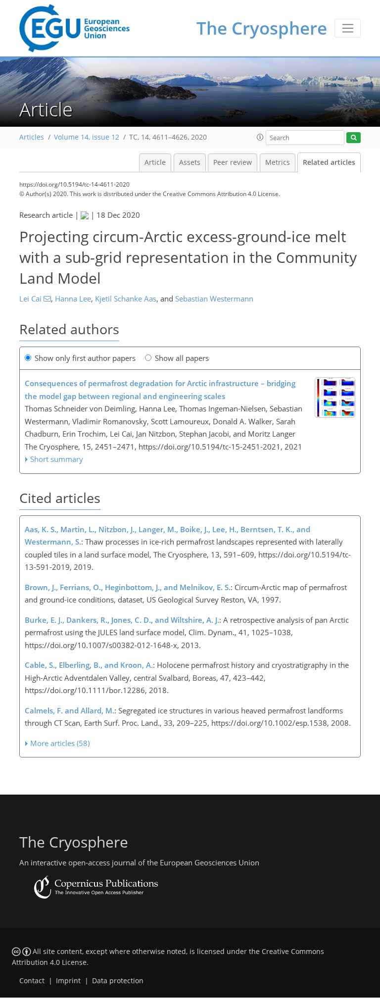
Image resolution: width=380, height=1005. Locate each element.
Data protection (117, 980)
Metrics (277, 162)
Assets (189, 162)
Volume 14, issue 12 (86, 137)
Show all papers (182, 358)
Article (155, 162)
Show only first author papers (85, 358)
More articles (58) (60, 743)
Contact (32, 980)
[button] (260, 137)
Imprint (68, 980)
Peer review (232, 162)
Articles (31, 137)
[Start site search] (353, 138)
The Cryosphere (261, 28)
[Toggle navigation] (347, 28)
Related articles (329, 162)
